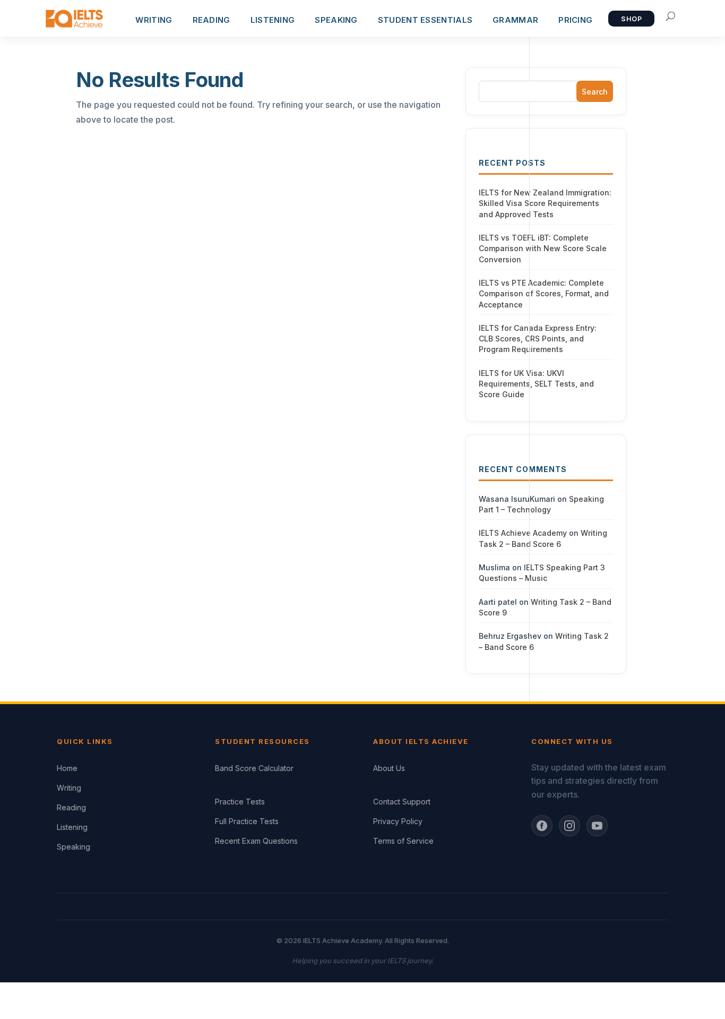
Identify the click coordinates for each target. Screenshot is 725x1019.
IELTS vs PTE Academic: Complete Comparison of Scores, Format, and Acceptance (544, 293)
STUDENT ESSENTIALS (425, 20)
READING (211, 20)
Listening (72, 827)
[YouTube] (597, 825)
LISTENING (273, 20)
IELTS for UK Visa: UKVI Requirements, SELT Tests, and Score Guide (536, 384)
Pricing (575, 20)
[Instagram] (569, 825)
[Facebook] (542, 825)
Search (595, 91)
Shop (631, 19)
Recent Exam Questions (256, 840)
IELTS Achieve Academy (523, 532)
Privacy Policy (397, 821)
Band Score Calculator (254, 768)
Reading (71, 807)
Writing (69, 787)
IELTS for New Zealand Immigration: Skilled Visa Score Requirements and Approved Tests (545, 203)
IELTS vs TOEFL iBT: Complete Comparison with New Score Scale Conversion (543, 248)
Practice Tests (240, 801)
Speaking (73, 846)
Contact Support (401, 801)
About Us (389, 768)
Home (67, 768)
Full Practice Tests (247, 821)
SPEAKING (336, 20)
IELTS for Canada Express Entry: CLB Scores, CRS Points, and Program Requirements (538, 338)
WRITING (153, 20)
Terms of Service (403, 840)
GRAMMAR (515, 20)
